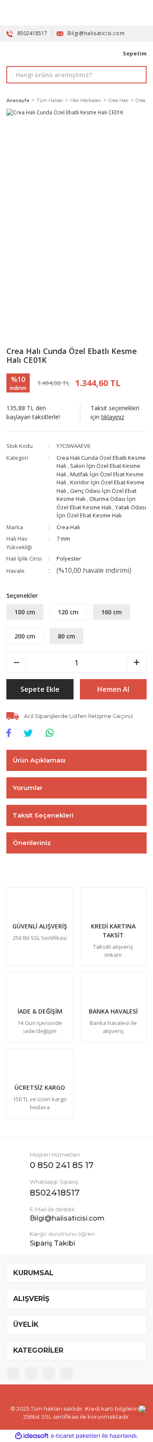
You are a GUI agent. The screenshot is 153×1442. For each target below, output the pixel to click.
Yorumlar (27, 788)
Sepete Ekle (40, 689)
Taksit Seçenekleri (43, 815)
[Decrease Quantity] (16, 662)
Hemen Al (113, 689)
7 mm (63, 538)
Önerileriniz (32, 843)
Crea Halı (68, 527)
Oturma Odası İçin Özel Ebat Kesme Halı (96, 503)
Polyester (69, 558)
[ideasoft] (32, 1436)
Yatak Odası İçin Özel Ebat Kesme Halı (101, 511)
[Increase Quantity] (136, 662)
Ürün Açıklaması (39, 760)
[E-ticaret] (75, 1436)
